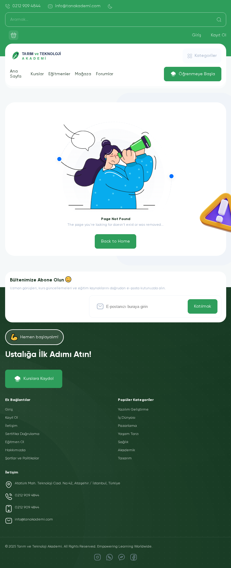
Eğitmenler (59, 74)
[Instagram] (97, 557)
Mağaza (83, 74)
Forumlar (104, 74)
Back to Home (115, 241)
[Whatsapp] (109, 557)
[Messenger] (121, 557)
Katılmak (202, 306)
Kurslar (37, 74)
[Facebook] (133, 557)
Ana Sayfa (15, 74)
